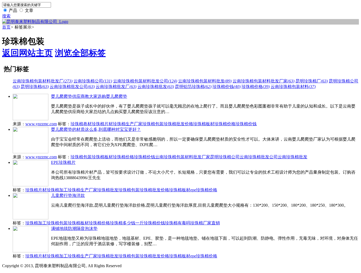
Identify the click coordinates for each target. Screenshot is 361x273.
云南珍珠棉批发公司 (72, 86)
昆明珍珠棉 (35, 86)
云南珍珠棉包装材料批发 (205, 81)
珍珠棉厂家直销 (205, 223)
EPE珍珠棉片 (63, 162)
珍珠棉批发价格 (178, 124)
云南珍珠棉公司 (92, 81)
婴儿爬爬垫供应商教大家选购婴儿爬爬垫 (89, 96)
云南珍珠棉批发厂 (116, 86)
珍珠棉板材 (203, 124)
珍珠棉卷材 (81, 124)
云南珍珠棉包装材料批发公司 (145, 81)
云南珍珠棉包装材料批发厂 (42, 81)
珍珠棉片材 (102, 124)
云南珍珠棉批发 (155, 86)
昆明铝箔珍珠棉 (193, 86)
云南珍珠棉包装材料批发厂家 (263, 81)
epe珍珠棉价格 (203, 190)
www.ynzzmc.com (41, 124)
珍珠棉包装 (153, 124)
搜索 (6, 16)
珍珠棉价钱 (226, 86)
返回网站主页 (27, 53)
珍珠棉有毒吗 (177, 223)
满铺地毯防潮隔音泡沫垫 (74, 228)
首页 (6, 27)
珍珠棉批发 (107, 190)
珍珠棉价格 (256, 86)
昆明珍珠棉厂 (311, 81)
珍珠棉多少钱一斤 (127, 223)
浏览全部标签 (80, 53)
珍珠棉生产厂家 (127, 124)
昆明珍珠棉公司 (225, 157)
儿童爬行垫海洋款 (68, 195)
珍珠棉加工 (57, 190)
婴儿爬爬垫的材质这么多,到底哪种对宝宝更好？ (96, 129)
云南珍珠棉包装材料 (293, 86)
